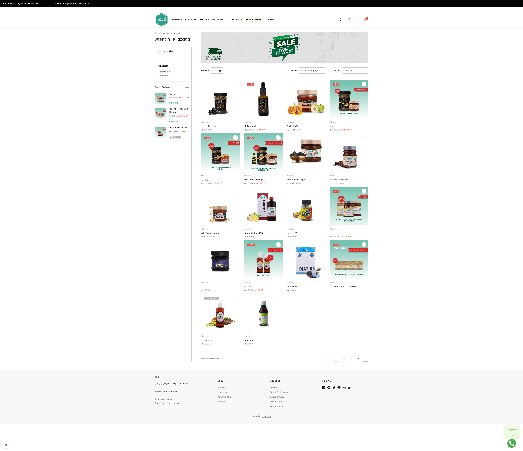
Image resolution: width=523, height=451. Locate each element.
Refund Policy (276, 406)
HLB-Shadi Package (253, 179)
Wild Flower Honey (210, 233)
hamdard (165, 71)
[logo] (161, 19)
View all (187, 87)
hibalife (164, 75)
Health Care (191, 19)
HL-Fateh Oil (250, 126)
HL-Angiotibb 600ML (254, 233)
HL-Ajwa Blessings (296, 179)
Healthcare (223, 392)
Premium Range (253, 19)
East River (266, 416)
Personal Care (207, 19)
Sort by (336, 70)
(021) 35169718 (169, 384)
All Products (235, 19)
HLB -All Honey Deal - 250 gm (179, 110)
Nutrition (177, 19)
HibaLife (204, 122)
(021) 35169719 (182, 384)
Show (294, 70)
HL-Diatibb (292, 286)
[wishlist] (235, 84)
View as (205, 70)
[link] (341, 19)
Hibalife (290, 122)
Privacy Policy (276, 401)
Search (273, 387)
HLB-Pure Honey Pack (179, 127)
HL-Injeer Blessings (339, 179)
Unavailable (175, 137)
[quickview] (235, 91)
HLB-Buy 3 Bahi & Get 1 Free (343, 286)
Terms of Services (279, 392)
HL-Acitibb (249, 340)
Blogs (271, 19)
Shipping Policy (277, 397)
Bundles (222, 19)
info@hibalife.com (170, 391)
